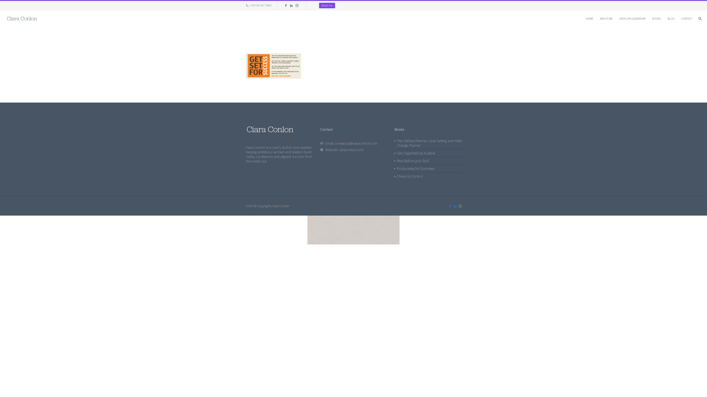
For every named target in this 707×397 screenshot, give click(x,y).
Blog (671, 18)
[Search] (699, 18)
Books (656, 18)
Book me (327, 5)
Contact (686, 18)
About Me (606, 18)
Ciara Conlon (280, 206)
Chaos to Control (410, 176)
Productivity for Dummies (416, 168)
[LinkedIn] (291, 5)
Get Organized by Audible (416, 153)
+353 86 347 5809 (260, 5)
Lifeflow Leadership (632, 18)
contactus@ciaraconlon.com (356, 143)
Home (589, 18)
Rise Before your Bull (413, 161)
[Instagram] (297, 5)
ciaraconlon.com (351, 150)
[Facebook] (286, 5)
